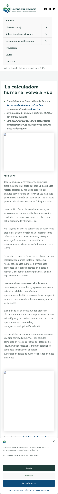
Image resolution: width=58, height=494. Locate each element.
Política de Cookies (16, 490)
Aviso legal (45, 490)
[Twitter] (54, 9)
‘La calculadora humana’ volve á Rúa (24, 105)
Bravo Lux (35, 109)
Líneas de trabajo (14, 27)
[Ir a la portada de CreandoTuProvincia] (20, 8)
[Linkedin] (45, 9)
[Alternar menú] (46, 27)
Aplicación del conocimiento (19, 34)
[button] (53, 441)
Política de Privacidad (32, 490)
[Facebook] (49, 9)
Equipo (9, 54)
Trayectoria (11, 47)
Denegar (29, 475)
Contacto (10, 61)
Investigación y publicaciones (20, 41)
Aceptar (29, 468)
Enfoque (10, 20)
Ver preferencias (29, 483)
